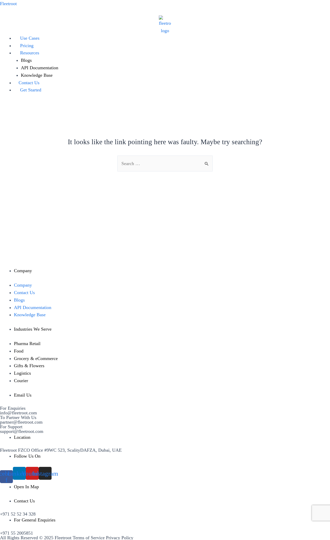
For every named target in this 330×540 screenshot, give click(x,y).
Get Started (30, 89)
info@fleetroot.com (18, 412)
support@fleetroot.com (21, 431)
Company (23, 285)
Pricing (27, 45)
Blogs (26, 60)
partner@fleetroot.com (21, 422)
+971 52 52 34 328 (18, 514)
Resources (29, 52)
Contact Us (29, 82)
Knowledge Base (37, 75)
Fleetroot (8, 3)
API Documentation (39, 67)
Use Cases (29, 38)
